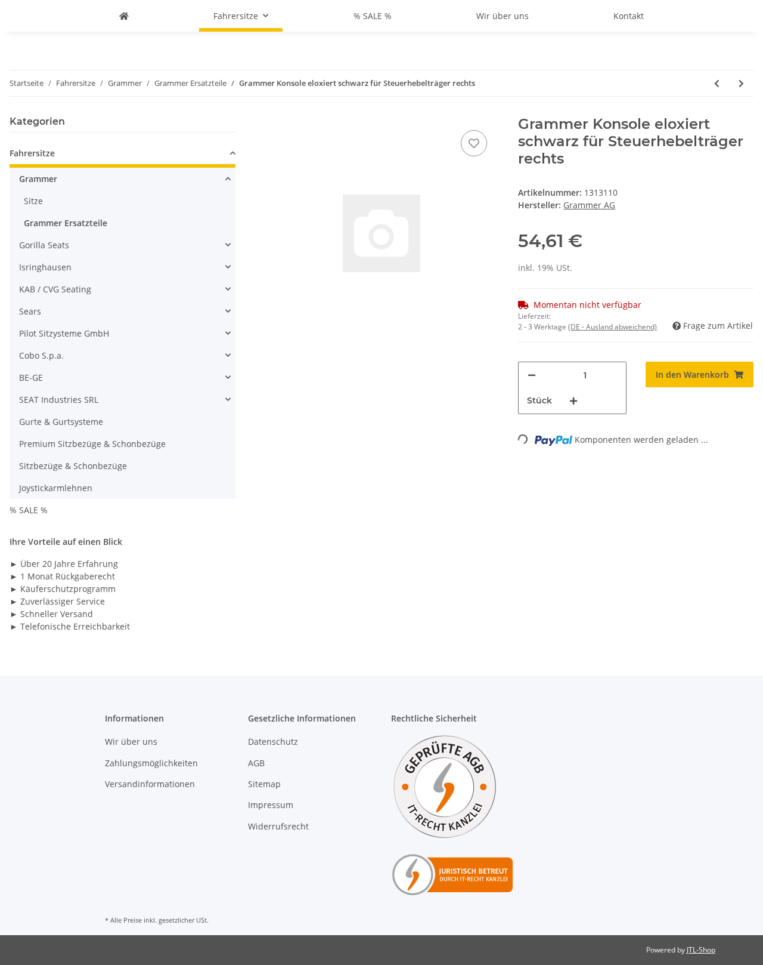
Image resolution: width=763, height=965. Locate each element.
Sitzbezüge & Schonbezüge (73, 465)
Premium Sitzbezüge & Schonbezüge (92, 443)
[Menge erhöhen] (573, 401)
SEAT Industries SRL (58, 399)
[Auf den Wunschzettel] (474, 143)
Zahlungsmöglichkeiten (151, 763)
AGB (256, 763)
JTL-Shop (701, 950)
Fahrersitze (32, 153)
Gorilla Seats (44, 245)
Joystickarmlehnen (55, 488)
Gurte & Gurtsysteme (61, 421)
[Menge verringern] (532, 375)
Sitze (33, 200)
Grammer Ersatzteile (65, 223)
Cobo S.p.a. (41, 355)
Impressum (270, 804)
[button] (122, 155)
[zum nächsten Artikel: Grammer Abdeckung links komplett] (741, 83)
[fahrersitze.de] (124, 16)
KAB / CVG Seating (55, 289)
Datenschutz (273, 741)
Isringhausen (45, 267)
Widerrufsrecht (278, 826)
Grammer (38, 178)
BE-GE (31, 377)
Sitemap (264, 784)
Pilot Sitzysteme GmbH (64, 333)
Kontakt (628, 15)
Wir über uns (502, 15)
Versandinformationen (150, 784)
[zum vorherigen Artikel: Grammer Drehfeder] (717, 83)
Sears (30, 311)
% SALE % (29, 510)
